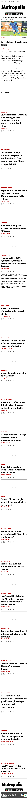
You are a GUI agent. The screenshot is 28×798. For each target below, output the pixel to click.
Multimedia (14, 17)
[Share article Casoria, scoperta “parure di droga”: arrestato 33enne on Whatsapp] (11, 674)
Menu (24, 17)
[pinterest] (8, 20)
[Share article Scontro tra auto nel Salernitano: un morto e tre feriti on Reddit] (13, 574)
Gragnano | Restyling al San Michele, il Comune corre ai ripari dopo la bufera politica (12, 600)
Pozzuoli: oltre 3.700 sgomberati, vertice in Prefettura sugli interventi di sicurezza (14, 262)
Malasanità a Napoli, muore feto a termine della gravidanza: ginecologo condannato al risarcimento (14, 701)
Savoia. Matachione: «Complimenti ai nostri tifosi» (12, 311)
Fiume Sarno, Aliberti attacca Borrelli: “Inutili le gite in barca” (14, 534)
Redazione (3, 1)
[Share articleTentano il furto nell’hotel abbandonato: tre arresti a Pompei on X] (4, 641)
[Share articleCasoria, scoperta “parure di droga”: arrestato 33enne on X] (4, 674)
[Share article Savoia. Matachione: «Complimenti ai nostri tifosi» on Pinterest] (9, 319)
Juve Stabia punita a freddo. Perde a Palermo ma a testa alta (13, 469)
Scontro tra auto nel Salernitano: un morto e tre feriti (13, 566)
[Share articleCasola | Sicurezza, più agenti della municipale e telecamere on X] (4, 509)
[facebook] (2, 20)
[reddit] (13, 20)
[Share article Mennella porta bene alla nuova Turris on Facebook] (2, 380)
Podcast (20, 17)
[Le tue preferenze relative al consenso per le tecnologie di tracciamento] (25, 795)
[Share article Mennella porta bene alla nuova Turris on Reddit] (13, 380)
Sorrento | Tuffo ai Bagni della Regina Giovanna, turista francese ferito (13, 405)
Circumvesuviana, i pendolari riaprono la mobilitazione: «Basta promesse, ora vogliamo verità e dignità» (12, 158)
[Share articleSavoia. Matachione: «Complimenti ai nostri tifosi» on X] (4, 319)
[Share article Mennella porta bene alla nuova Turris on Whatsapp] (11, 380)
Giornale (18, 1)
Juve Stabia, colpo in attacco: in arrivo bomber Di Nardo (13, 228)
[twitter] (4, 20)
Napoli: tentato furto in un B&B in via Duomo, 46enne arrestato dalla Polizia (14, 194)
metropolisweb (5, 316)
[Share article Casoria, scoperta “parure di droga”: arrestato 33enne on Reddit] (13, 674)
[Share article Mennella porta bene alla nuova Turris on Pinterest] (9, 380)
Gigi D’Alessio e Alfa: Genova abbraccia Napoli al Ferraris (13, 768)
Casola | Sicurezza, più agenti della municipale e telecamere (13, 502)
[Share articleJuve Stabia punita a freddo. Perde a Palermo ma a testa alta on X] (4, 477)
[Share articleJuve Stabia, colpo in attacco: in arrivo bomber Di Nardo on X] (4, 236)
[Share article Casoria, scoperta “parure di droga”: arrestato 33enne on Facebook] (2, 674)
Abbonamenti (11, 1)
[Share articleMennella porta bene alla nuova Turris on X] (4, 380)
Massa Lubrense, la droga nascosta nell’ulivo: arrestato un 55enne (13, 437)
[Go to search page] (23, 1)
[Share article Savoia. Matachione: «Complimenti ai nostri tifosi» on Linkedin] (6, 319)
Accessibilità (4, 796)
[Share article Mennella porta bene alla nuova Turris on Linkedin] (6, 380)
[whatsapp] (10, 20)
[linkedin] (6, 20)
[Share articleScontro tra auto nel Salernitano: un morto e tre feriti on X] (4, 574)
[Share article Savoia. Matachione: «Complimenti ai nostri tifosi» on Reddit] (13, 319)
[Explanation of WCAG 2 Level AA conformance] (24, 795)
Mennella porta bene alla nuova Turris (13, 374)
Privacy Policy (11, 795)
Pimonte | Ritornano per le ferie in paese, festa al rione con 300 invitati (13, 343)
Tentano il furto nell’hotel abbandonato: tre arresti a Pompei (14, 634)
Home (2, 17)
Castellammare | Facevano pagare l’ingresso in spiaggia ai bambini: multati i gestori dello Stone (14, 120)
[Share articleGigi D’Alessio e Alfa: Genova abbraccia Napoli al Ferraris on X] (4, 776)
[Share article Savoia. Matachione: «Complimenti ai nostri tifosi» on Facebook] (2, 319)
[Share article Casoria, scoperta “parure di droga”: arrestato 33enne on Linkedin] (6, 674)
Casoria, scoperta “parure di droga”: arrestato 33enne (14, 666)
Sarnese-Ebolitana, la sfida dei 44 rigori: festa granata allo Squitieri (12, 736)
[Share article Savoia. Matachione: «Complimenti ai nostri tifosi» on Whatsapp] (11, 319)
